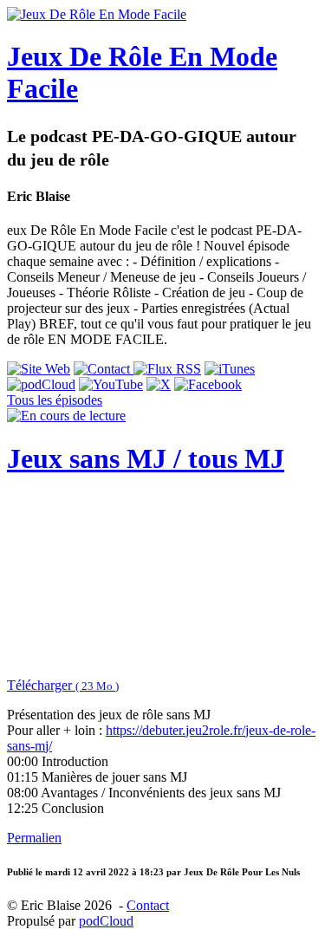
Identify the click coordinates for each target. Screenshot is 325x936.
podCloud (106, 920)
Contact (148, 905)
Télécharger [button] (63, 685)
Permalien (34, 837)
